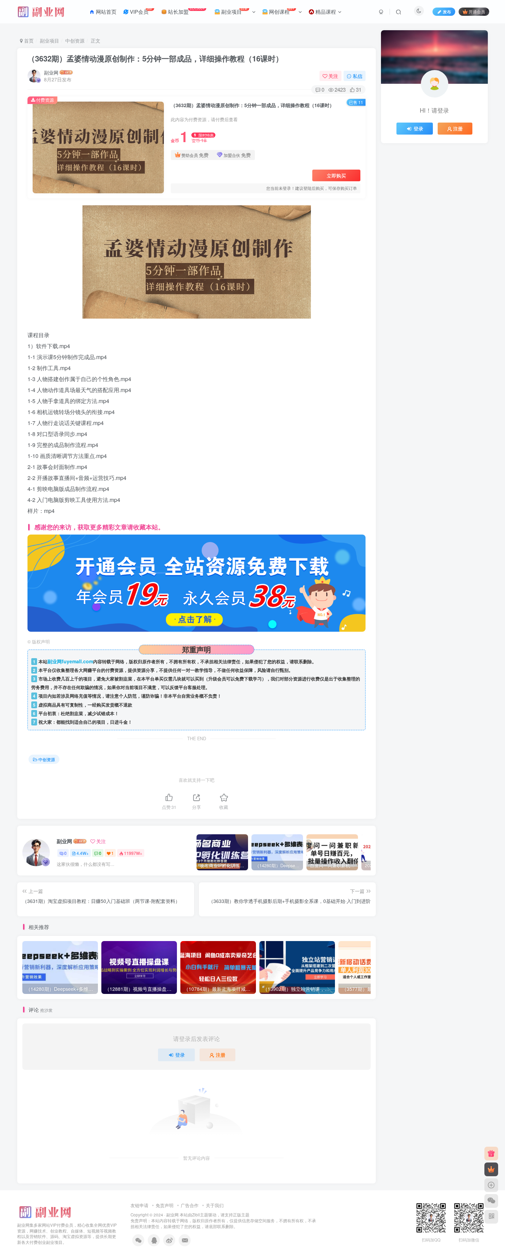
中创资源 (75, 40)
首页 (28, 40)
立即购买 (336, 175)
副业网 (51, 72)
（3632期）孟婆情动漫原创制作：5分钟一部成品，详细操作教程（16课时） (155, 58)
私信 (357, 75)
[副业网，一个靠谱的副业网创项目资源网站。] (44, 1211)
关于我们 (215, 1205)
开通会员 (477, 11)
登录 (180, 1054)
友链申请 (139, 1205)
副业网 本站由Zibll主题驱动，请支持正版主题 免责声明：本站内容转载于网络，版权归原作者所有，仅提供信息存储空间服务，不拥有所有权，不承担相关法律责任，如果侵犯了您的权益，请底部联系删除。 (223, 1220)
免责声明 (164, 1205)
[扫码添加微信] (491, 1201)
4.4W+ (83, 853)
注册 (220, 1054)
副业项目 (49, 40)
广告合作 (190, 1205)
